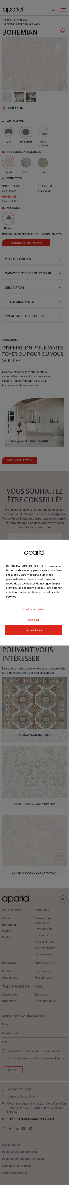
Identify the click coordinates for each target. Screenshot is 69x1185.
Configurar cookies (33, 609)
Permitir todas (34, 630)
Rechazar (33, 619)
